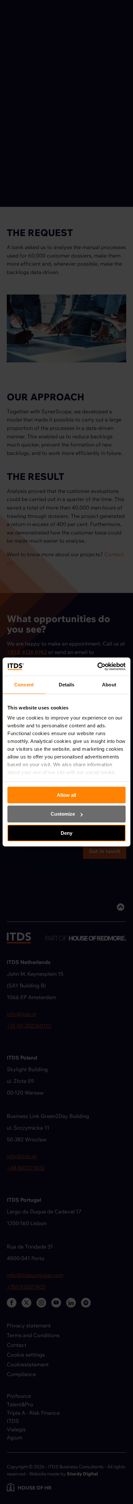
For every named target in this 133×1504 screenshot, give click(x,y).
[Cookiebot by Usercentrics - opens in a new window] (97, 666)
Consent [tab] (24, 684)
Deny (66, 833)
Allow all (66, 794)
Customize (63, 814)
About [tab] (109, 684)
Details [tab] (67, 684)
